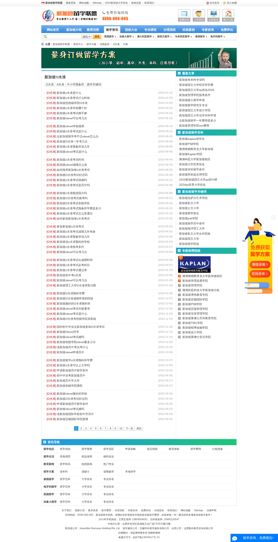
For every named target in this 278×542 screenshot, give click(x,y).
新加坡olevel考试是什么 (72, 151)
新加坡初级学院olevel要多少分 (76, 342)
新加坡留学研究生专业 (193, 105)
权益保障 (87, 456)
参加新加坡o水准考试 (70, 226)
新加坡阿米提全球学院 (193, 174)
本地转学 (130, 471)
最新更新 (71, 2)
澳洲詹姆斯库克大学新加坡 (196, 149)
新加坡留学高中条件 (192, 223)
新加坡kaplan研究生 (192, 138)
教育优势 (93, 29)
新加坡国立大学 (189, 238)
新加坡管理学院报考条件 (194, 95)
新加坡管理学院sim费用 (194, 125)
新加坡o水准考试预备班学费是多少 (79, 208)
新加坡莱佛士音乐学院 (196, 337)
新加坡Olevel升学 (68, 331)
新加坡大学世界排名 (192, 164)
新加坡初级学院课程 (69, 385)
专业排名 (108, 479)
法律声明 (211, 510)
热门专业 (108, 464)
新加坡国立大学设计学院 (194, 110)
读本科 (64, 471)
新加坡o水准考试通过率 (72, 270)
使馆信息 (136, 2)
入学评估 (199, 19)
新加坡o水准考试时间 (70, 159)
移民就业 (108, 456)
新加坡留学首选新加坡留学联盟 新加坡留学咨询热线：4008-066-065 (66, 16)
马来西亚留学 (182, 36)
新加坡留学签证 (189, 213)
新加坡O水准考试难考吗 (72, 198)
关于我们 (66, 510)
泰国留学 (200, 36)
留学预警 (87, 448)
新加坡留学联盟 (61, 44)
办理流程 (169, 29)
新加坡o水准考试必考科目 (73, 265)
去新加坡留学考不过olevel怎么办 (78, 136)
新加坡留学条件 (201, 514)
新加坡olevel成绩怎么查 (72, 164)
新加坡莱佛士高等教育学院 (199, 318)
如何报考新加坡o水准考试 (73, 169)
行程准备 (217, 448)
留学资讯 (112, 29)
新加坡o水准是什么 (69, 92)
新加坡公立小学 (189, 208)
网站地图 (84, 2)
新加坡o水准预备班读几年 (73, 146)
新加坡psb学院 (188, 218)
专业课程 (150, 29)
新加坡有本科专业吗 (192, 79)
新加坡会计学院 (192, 332)
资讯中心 (78, 44)
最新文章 (188, 73)
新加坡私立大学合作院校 (194, 233)
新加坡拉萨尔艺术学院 (193, 198)
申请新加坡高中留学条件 (72, 370)
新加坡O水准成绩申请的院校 (75, 298)
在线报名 (213, 19)
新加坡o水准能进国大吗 (72, 193)
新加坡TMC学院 (192, 323)
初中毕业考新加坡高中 (71, 375)
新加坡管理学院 (192, 285)
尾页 (139, 428)
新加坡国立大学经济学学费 (196, 84)
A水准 (60, 84)
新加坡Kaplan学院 (190, 154)
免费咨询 (184, 19)
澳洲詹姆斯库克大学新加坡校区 (202, 276)
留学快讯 (65, 464)
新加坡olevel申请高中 (70, 352)
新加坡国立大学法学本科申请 (197, 115)
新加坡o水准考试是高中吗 (73, 185)
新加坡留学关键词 (194, 191)
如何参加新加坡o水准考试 (73, 218)
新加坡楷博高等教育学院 (194, 270)
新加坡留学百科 (193, 132)
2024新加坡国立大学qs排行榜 (198, 179)
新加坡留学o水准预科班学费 (75, 360)
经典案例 (189, 29)
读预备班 (104, 44)
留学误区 (108, 448)
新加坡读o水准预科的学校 (73, 241)
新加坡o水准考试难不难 (72, 113)
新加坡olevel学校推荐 (70, 126)
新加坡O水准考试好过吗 (72, 175)
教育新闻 (49, 464)
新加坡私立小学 (189, 203)
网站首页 (53, 29)
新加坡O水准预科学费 (71, 293)
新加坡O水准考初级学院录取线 (76, 318)
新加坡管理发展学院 (195, 280)
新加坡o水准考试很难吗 (72, 180)
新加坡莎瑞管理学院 (195, 308)
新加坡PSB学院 (189, 144)
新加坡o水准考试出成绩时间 (75, 260)
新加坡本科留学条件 (192, 169)
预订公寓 (228, 19)
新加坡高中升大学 (68, 380)
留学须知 (65, 448)
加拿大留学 (125, 36)
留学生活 (49, 456)
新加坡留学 (102, 514)
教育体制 (174, 448)
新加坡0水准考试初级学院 (73, 203)
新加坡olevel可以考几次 (72, 118)
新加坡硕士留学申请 (192, 100)
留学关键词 (94, 84)
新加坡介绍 (74, 29)
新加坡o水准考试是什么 (72, 131)
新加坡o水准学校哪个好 (72, 108)
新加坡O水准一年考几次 (72, 141)
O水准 (116, 44)
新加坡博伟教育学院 (195, 294)
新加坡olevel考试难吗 (70, 337)
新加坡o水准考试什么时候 (73, 97)
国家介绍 (80, 510)
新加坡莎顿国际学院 (195, 299)
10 (120, 428)
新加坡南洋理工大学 (192, 228)
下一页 (129, 428)
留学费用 (195, 448)
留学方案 (91, 44)
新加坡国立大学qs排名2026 (196, 90)
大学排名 (87, 479)
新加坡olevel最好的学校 (72, 393)
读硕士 (86, 471)
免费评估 (227, 29)
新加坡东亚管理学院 (195, 313)
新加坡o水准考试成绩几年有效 (76, 231)
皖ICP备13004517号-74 (146, 537)
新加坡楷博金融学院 (195, 327)
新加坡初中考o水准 (69, 275)
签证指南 (152, 448)
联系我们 (149, 2)
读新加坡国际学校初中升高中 (75, 414)
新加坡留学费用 (150, 514)
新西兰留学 (163, 36)
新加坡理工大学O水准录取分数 (76, 285)
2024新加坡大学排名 (116, 2)
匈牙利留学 (216, 36)
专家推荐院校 (191, 250)
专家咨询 (208, 29)
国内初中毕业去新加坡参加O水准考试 (81, 326)
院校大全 (131, 29)
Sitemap (97, 2)
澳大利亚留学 (144, 36)
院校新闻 (87, 464)
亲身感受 (65, 456)
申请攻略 (130, 448)
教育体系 (93, 510)
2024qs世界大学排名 (192, 184)
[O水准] (51, 92)
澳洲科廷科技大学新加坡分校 (200, 290)
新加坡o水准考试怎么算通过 (75, 213)
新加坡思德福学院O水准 (72, 103)
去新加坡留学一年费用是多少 (197, 120)
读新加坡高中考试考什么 (72, 347)
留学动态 (49, 448)
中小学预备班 (75, 84)
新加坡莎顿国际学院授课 (72, 419)
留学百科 (65, 479)
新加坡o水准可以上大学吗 (73, 365)
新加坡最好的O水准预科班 (73, 303)
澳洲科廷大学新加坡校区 (194, 159)
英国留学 (109, 36)
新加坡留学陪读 (189, 243)
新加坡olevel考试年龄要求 (73, 308)
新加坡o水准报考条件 (70, 246)
